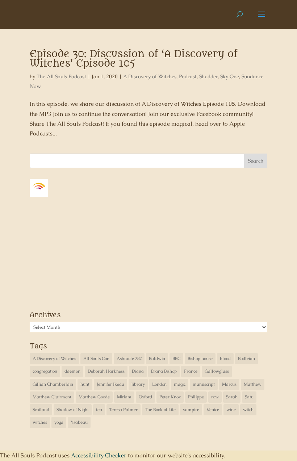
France (190, 371)
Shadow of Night (73, 409)
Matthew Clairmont (52, 397)
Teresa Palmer (123, 409)
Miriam (124, 397)
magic (179, 384)
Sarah (232, 397)
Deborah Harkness (106, 371)
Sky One (229, 76)
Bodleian (246, 358)
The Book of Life (160, 409)
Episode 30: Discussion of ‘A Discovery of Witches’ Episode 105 (134, 58)
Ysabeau (79, 422)
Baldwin (157, 358)
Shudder (208, 76)
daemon (72, 371)
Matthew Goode (94, 397)
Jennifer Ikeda (110, 384)
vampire (191, 409)
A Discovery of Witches (149, 76)
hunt (84, 384)
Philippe (196, 397)
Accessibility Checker (98, 455)
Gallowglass (217, 371)
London (159, 384)
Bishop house (200, 358)
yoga (58, 422)
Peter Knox (170, 397)
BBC (176, 358)
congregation (45, 371)
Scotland (41, 409)
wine (231, 409)
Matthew (253, 384)
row (215, 397)
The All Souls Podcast (61, 76)
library (138, 384)
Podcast (188, 76)
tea (99, 409)
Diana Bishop (164, 371)
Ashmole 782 (129, 358)
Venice (212, 409)
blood (225, 358)
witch (248, 409)
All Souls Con (96, 358)
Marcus (229, 384)
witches (40, 422)
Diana (138, 371)
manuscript (204, 384)
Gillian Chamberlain (53, 384)
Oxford (145, 397)
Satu (249, 397)
